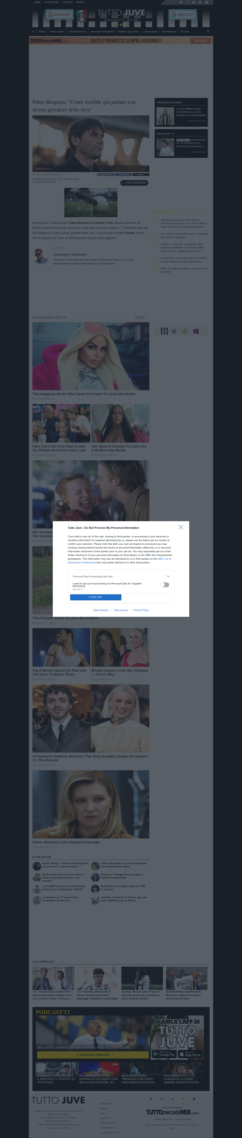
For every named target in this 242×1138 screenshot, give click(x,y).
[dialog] (121, 569)
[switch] (164, 584)
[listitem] (121, 576)
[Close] (182, 528)
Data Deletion (101, 610)
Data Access (121, 610)
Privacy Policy (141, 610)
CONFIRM (95, 597)
